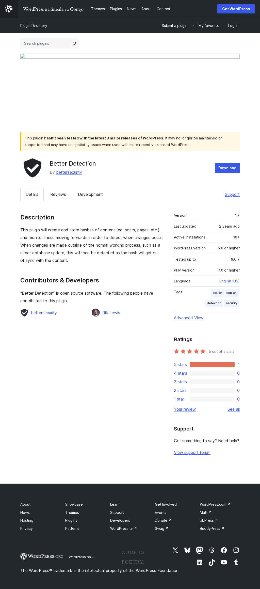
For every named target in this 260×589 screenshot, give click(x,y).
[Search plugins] (74, 43)
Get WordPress (236, 9)
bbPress (209, 520)
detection (214, 303)
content (232, 293)
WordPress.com (215, 504)
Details (32, 194)
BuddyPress (212, 528)
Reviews (58, 194)
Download (227, 168)
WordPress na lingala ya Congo (94, 557)
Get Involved (166, 504)
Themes (72, 512)
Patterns (72, 528)
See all (234, 409)
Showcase (74, 504)
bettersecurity (69, 172)
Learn (115, 504)
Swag (162, 528)
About (25, 504)
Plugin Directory (33, 25)
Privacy (26, 528)
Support (232, 194)
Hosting (26, 520)
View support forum (192, 452)
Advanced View (188, 317)
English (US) (229, 281)
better (217, 293)
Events (160, 512)
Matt (206, 512)
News (25, 512)
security (231, 303)
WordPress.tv (123, 528)
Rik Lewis (111, 312)
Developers (120, 520)
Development (90, 194)
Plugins (71, 520)
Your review (185, 409)
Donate (163, 520)
